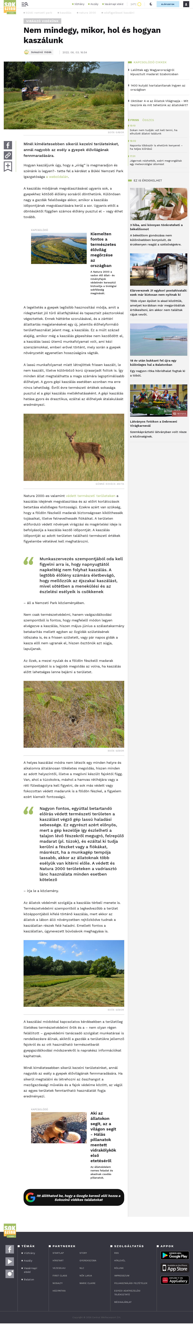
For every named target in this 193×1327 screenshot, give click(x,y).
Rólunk (119, 1268)
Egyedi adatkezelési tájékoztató (127, 1292)
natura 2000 (87, 12)
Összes (148, 120)
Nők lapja (86, 1275)
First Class (60, 1275)
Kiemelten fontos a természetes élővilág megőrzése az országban (103, 249)
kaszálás (65, 12)
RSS (116, 1253)
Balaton (29, 1279)
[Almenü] (25, 4)
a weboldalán (56, 177)
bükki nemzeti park (39, 12)
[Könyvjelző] (8, 166)
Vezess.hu (59, 1268)
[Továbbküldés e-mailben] (8, 155)
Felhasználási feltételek (130, 1283)
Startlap (58, 1253)
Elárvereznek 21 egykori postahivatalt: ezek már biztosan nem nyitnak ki (158, 292)
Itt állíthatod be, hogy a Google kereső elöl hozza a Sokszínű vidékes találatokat (78, 1198)
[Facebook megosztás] (8, 145)
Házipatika (59, 1290)
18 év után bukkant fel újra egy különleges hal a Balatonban (153, 362)
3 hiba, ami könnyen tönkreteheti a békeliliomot (156, 227)
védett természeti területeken (90, 496)
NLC (82, 1268)
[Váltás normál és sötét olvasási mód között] (151, 4)
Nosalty (58, 1283)
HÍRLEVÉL (119, 1260)
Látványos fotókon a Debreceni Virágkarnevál (153, 423)
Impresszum (121, 1275)
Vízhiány (79, 4)
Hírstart (58, 1260)
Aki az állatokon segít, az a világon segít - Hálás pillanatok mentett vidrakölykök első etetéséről (103, 1137)
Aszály (94, 4)
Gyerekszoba (88, 1260)
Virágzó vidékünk (42, 21)
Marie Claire (88, 1283)
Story (83, 1253)
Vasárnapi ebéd (114, 4)
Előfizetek (168, 4)
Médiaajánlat (123, 1302)
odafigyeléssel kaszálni (119, 12)
